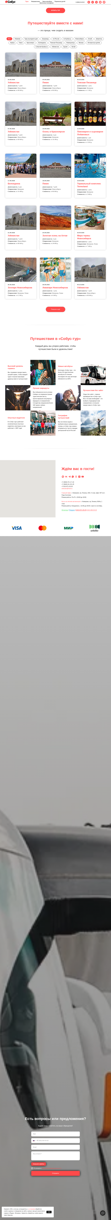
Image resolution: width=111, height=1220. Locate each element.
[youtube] (82, 476)
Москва (81, 42)
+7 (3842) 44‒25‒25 (68, 484)
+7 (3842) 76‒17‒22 (68, 482)
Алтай (90, 39)
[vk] (92, 2)
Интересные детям (94, 42)
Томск (21, 42)
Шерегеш (99, 39)
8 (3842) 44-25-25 (80, 2)
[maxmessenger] (88, 2)
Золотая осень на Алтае (54, 235)
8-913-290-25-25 (91, 510)
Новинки (17, 39)
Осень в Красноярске (53, 131)
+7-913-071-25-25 (67, 486)
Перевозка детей (60, 1)
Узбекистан (55, 46)
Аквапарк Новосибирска (55, 287)
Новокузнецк (70, 42)
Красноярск (30, 42)
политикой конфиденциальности (51, 1168)
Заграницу (45, 39)
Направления (35, 1)
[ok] (76, 476)
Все (9, 39)
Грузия (65, 46)
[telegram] (96, 2)
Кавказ (12, 42)
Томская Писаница (56, 42)
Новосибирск (79, 39)
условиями (32, 1209)
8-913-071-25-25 (81, 510)
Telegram (72, 510)
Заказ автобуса (47, 1)
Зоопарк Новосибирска (20, 287)
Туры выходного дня (31, 39)
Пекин (45, 82)
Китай (73, 46)
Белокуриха (42, 42)
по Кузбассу (67, 39)
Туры (27, 1)
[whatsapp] (104, 2)
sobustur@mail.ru (67, 488)
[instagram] (100, 2)
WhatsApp (65, 510)
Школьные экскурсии (47, 3)
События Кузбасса (42, 46)
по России (56, 39)
